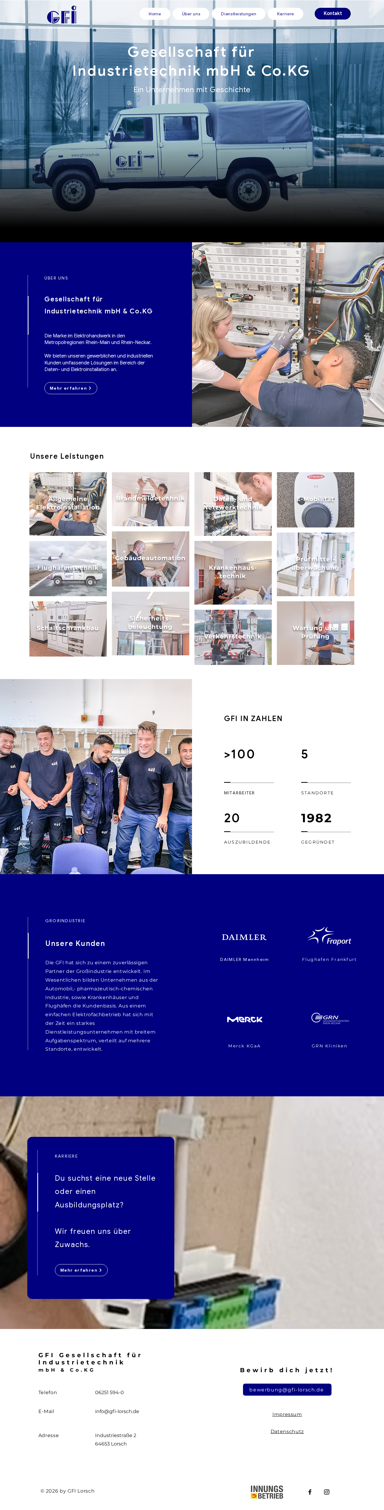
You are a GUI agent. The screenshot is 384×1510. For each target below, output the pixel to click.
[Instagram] (326, 1492)
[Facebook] (310, 1492)
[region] (68, 504)
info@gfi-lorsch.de (117, 1411)
